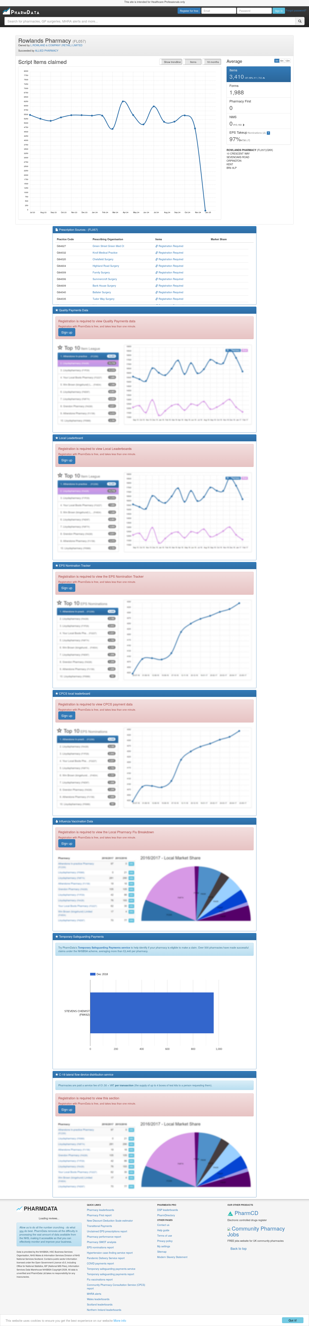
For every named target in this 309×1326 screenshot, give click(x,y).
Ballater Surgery (102, 292)
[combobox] (149, 21)
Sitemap (161, 1251)
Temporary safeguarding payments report (110, 1274)
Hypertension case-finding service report (110, 1252)
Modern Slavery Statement (172, 1257)
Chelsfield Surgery (103, 259)
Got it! (293, 1320)
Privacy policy (165, 1241)
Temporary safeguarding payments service (111, 1268)
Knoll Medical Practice (105, 252)
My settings (163, 1246)
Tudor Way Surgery (103, 299)
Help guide (163, 1230)
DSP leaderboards (167, 1210)
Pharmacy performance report (104, 1236)
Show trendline (172, 62)
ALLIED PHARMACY (46, 50)
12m (287, 60)
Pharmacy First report (99, 1215)
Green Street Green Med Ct (108, 246)
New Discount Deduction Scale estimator (110, 1220)
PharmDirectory (166, 1215)
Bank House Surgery (104, 285)
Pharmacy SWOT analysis (101, 1242)
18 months (213, 62)
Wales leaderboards (98, 1299)
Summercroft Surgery (105, 279)
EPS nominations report (100, 1247)
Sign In (279, 10)
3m (276, 60)
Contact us (163, 1225)
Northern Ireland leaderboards (104, 1310)
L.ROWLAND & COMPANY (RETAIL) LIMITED (56, 45)
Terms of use (164, 1235)
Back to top (238, 1248)
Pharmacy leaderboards (100, 1210)
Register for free (189, 10)
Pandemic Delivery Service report (106, 1258)
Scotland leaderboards (99, 1304)
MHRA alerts (94, 1293)
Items (193, 62)
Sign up (66, 332)
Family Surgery (101, 272)
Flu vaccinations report (100, 1279)
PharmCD (245, 1213)
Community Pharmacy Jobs (256, 1231)
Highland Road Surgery (106, 266)
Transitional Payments (99, 1226)
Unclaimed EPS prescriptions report (107, 1231)
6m (281, 60)
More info (120, 1320)
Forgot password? (296, 10)
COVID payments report (100, 1263)
